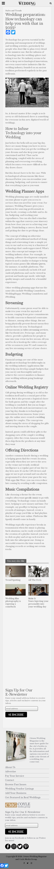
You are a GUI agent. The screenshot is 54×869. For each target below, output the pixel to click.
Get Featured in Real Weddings (22, 797)
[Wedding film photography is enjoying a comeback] (15, 589)
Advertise (10, 771)
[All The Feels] (38, 571)
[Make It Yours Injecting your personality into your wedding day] (38, 589)
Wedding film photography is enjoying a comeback (13, 602)
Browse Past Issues (15, 784)
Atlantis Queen (38, 264)
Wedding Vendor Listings (19, 788)
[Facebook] (2, 866)
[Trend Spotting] (15, 571)
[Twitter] (6, 866)
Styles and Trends (13, 11)
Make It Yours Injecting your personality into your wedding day (38, 602)
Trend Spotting (12, 580)
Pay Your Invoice (14, 776)
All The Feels (34, 580)
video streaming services (35, 330)
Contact (9, 780)
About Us (10, 767)
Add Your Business (15, 793)
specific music (31, 498)
